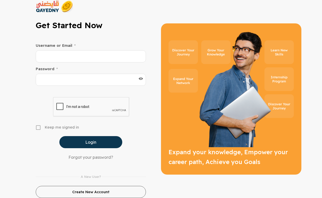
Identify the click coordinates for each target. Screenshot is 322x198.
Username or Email (56, 45)
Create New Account (90, 192)
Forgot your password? (90, 157)
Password (47, 68)
